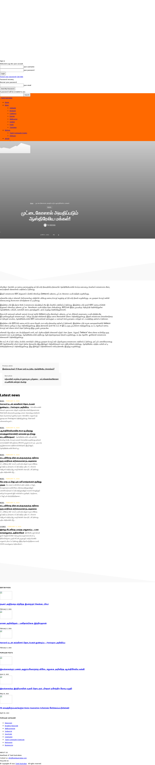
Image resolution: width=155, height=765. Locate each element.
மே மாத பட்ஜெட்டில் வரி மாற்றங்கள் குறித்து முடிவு (21, 483)
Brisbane (13, 110)
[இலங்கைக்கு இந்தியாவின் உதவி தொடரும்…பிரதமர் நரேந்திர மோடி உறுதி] (6, 683)
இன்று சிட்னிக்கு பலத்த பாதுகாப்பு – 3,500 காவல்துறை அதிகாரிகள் (19, 531)
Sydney (12, 122)
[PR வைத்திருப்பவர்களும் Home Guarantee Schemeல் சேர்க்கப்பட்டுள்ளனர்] (6, 703)
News (7, 105)
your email (27, 85)
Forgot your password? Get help (11, 76)
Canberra (13, 113)
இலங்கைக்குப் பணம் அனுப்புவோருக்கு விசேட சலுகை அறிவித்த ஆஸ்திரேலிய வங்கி (42, 669)
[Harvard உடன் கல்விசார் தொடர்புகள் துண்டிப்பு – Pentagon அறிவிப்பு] (6, 637)
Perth (12, 124)
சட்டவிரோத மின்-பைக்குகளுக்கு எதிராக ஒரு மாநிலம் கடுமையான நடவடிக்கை (19, 459)
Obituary (13, 135)
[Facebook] (69, 243)
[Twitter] (78, 243)
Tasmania (13, 127)
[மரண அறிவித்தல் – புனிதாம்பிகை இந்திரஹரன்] (6, 618)
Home (7, 102)
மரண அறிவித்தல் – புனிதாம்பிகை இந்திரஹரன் (23, 623)
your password (29, 70)
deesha (52, 225)
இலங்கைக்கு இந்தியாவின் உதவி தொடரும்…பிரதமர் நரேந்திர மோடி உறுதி (36, 688)
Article (7, 138)
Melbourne (13, 119)
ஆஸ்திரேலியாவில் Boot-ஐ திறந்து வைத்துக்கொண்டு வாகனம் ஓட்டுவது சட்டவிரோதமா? (17, 434)
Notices (7, 130)
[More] (104, 243)
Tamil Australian (21, 763)
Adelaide (13, 108)
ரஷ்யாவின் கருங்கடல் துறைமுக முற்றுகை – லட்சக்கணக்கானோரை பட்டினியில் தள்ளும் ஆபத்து (32, 380)
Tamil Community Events (18, 133)
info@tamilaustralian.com (17, 758)
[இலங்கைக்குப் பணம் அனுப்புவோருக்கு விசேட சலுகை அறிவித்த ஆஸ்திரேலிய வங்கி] (6, 664)
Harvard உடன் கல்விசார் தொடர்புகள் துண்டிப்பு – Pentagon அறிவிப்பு (17, 406)
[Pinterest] (86, 243)
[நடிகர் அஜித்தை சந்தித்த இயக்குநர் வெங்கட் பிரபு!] (6, 599)
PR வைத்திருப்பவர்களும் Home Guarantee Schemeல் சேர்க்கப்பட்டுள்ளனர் (34, 708)
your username (29, 66)
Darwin (12, 116)
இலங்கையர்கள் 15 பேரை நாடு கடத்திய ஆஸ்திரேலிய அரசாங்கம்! (28, 369)
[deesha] (45, 225)
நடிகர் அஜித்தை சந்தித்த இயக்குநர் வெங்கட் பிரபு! (24, 604)
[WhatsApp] (95, 243)
